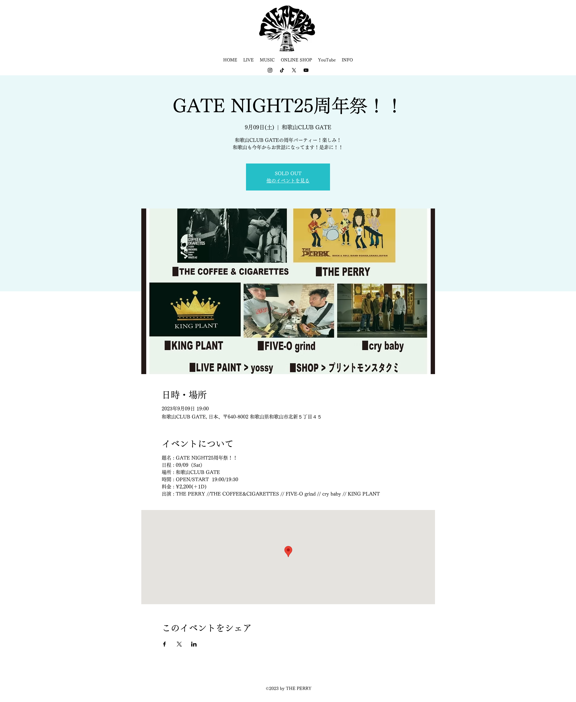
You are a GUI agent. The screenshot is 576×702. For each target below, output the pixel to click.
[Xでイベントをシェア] (179, 644)
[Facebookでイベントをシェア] (164, 644)
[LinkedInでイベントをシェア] (194, 644)
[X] (294, 70)
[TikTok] (282, 70)
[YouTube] (306, 70)
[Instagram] (270, 70)
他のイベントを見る (288, 180)
